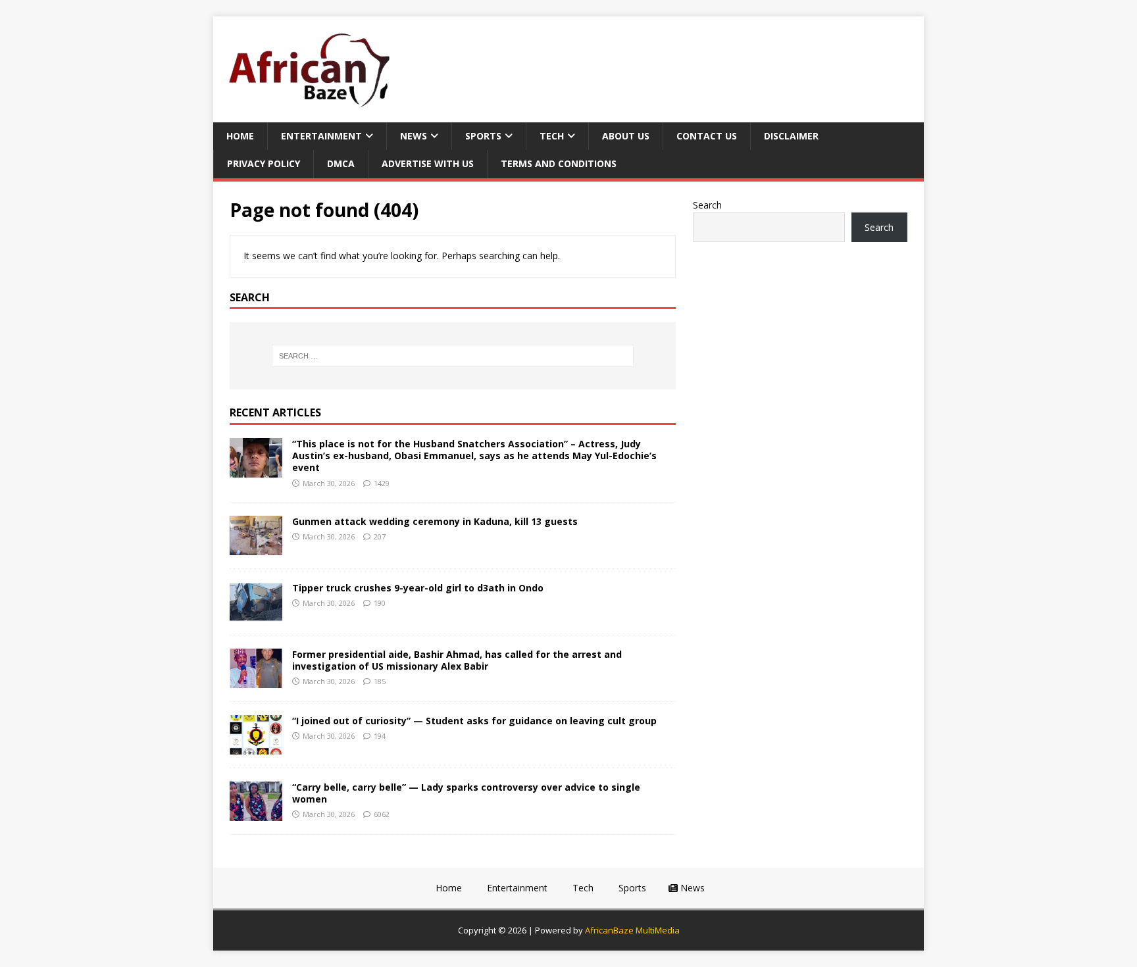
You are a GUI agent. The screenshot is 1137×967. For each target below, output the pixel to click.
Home (240, 136)
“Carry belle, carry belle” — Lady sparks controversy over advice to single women (466, 793)
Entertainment (321, 136)
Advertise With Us (428, 163)
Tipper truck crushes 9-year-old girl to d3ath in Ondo (417, 588)
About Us (625, 136)
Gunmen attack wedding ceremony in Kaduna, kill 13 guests (435, 521)
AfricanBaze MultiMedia (632, 930)
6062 (382, 814)
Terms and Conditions (559, 163)
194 (380, 736)
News (413, 136)
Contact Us (706, 136)
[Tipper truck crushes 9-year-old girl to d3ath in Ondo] (256, 614)
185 (380, 681)
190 (380, 603)
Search (707, 205)
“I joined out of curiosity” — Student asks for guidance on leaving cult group (474, 720)
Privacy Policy (263, 163)
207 (380, 536)
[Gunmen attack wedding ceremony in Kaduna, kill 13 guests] (256, 547)
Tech (552, 136)
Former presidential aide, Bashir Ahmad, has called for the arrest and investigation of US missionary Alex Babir (457, 660)
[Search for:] (452, 356)
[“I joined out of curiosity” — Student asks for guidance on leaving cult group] (256, 747)
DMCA (341, 163)
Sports (483, 136)
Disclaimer (791, 136)
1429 (382, 483)
